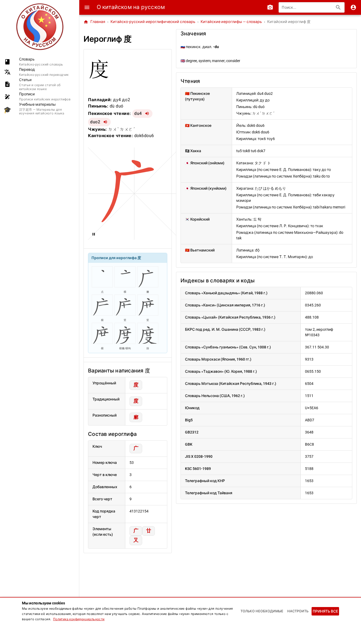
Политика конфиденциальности (79, 619)
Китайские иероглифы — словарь (231, 22)
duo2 (95, 121)
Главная (94, 22)
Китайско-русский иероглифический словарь (152, 22)
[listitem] (39, 62)
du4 (138, 113)
